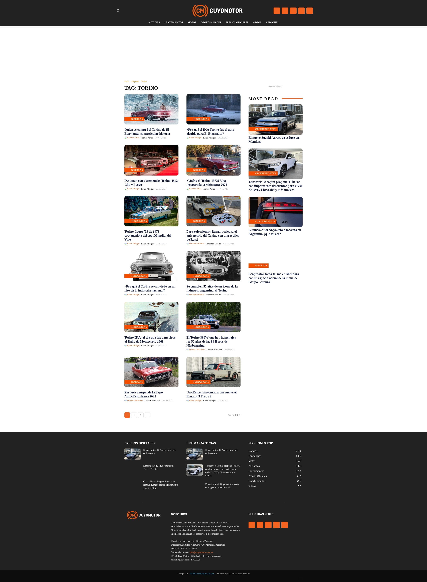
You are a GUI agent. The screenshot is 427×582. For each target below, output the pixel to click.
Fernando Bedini (213, 243)
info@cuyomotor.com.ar (201, 552)
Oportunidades (265, 129)
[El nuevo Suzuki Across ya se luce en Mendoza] (276, 119)
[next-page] (147, 415)
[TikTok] (293, 11)
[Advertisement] (213, 51)
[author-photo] (132, 137)
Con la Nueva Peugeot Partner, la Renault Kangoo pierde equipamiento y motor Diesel (160, 484)
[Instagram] (285, 11)
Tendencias (201, 119)
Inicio (126, 81)
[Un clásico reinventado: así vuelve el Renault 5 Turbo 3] (213, 372)
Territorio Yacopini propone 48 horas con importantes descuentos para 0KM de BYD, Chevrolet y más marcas (275, 186)
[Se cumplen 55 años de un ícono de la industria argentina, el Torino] (213, 266)
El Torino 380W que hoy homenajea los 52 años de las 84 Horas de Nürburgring (211, 341)
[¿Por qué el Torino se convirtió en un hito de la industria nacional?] (151, 266)
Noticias (137, 119)
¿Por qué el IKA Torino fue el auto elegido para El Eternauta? (210, 131)
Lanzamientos (265, 221)
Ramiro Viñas (147, 137)
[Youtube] (309, 11)
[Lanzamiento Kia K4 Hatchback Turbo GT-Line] (132, 470)
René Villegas (209, 137)
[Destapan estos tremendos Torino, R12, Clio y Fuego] (151, 160)
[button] (118, 11)
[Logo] (217, 11)
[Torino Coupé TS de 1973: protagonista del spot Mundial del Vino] (151, 211)
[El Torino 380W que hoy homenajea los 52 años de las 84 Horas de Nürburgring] (213, 317)
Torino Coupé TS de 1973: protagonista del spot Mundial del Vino (147, 235)
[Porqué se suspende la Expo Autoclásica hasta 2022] (151, 372)
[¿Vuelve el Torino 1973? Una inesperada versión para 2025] (213, 160)
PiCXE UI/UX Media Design (202, 573)
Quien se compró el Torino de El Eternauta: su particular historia (147, 131)
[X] (301, 11)
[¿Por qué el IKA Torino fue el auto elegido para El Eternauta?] (213, 109)
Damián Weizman (214, 349)
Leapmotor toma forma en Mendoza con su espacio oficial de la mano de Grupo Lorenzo (274, 278)
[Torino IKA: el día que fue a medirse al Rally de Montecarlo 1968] (151, 317)
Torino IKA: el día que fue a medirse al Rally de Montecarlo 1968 (149, 339)
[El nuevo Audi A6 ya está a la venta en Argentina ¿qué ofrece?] (276, 212)
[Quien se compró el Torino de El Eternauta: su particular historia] (151, 109)
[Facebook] (277, 11)
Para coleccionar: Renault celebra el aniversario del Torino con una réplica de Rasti (212, 235)
